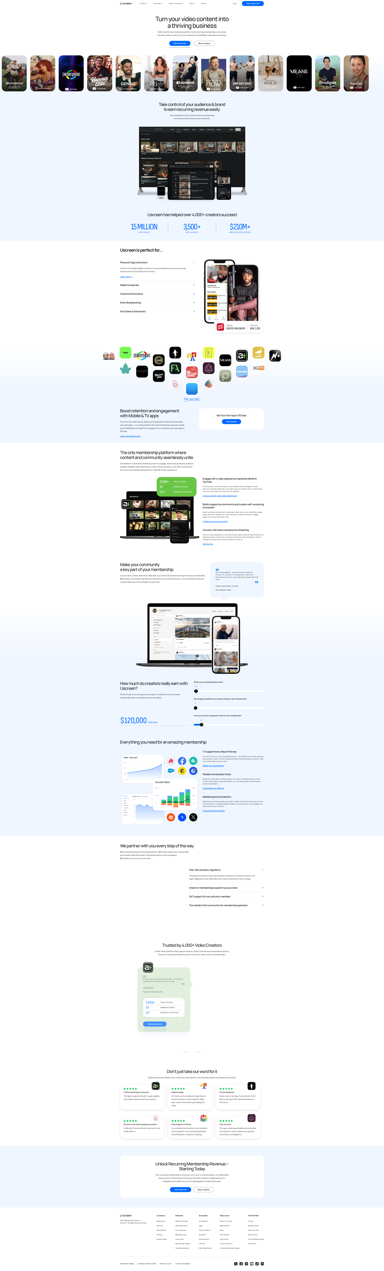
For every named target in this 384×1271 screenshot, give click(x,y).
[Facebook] (241, 1263)
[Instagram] (246, 1263)
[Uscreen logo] (126, 1216)
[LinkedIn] (262, 1263)
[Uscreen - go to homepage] (126, 4)
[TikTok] (257, 1263)
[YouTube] (251, 1263)
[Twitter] (235, 1263)
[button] (198, 1052)
